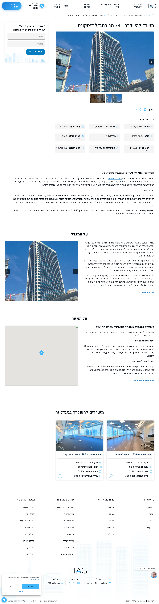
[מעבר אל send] (145, 110)
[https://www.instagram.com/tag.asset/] (73, 583)
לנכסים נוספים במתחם (143, 380)
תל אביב (110, 507)
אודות (66, 6)
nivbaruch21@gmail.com (97, 583)
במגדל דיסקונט (115, 178)
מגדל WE (30, 554)
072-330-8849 (33, 6)
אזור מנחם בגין (68, 547)
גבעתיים (110, 527)
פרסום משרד (57, 6)
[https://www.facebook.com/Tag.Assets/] (79, 583)
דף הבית (150, 507)
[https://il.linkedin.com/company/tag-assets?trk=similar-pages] (76, 583)
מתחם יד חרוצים (67, 554)
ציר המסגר (70, 534)
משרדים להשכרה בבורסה (64, 507)
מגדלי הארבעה (28, 507)
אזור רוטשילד (113, 15)
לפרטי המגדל (148, 292)
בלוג (151, 520)
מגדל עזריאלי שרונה (26, 520)
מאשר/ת (30, 586)
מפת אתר (150, 601)
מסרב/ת (12, 586)
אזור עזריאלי (69, 514)
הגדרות (21, 591)
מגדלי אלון (30, 514)
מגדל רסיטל (29, 527)
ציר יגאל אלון (68, 527)
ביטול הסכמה (131, 601)
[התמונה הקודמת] (58, 62)
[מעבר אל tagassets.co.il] (151, 6)
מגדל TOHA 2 (28, 540)
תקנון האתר (142, 601)
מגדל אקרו (30, 547)
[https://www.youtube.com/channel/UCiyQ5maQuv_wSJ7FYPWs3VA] (70, 583)
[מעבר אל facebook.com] (140, 110)
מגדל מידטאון (28, 534)
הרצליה (111, 534)
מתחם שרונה (69, 520)
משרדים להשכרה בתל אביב (135, 15)
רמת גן (111, 514)
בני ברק (111, 520)
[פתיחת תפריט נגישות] (4, 599)
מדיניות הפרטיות (34, 580)
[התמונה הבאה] (151, 62)
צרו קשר (150, 527)
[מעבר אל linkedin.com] (136, 109)
